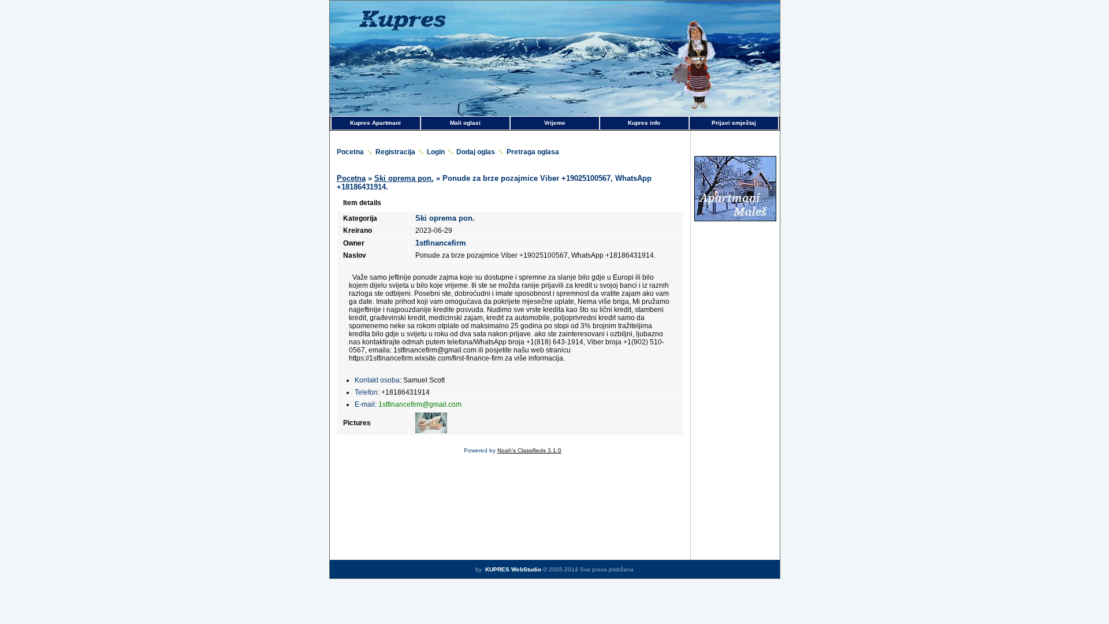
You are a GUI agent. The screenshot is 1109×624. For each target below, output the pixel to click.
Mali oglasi (465, 123)
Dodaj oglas (475, 152)
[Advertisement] (735, 280)
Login (436, 152)
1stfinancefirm (440, 243)
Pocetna (350, 152)
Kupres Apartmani (375, 123)
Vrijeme (554, 123)
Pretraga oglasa (533, 152)
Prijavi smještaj (734, 123)
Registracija (395, 152)
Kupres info (644, 123)
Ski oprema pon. (404, 178)
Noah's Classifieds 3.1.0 (529, 450)
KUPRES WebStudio (512, 569)
